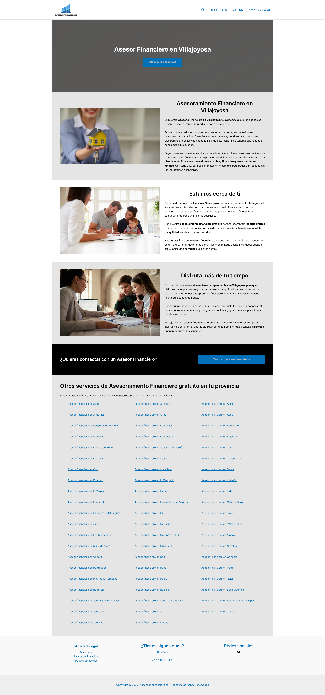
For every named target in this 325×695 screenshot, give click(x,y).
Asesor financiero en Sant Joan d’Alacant (159, 600)
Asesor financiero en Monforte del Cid (157, 535)
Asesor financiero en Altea (150, 414)
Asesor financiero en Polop (151, 578)
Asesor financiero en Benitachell (154, 436)
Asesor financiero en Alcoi (217, 403)
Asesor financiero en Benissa (85, 436)
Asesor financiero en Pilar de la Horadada (92, 578)
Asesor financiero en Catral (151, 458)
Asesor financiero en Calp (216, 447)
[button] (203, 10)
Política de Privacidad (86, 656)
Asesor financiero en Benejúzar (153, 425)
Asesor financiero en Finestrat (86, 502)
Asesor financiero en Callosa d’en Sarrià (158, 447)
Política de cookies (86, 660)
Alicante (169, 395)
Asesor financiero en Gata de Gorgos (223, 502)
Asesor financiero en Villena (151, 622)
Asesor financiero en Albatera (152, 403)
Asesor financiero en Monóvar (219, 535)
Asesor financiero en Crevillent (153, 469)
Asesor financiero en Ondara (85, 556)
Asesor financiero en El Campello (154, 480)
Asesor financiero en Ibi (149, 513)
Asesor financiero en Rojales (152, 589)
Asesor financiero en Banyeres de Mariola (93, 425)
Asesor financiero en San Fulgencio (222, 589)
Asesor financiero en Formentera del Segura (161, 502)
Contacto (238, 9)
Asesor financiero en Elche (151, 491)
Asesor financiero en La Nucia (152, 524)
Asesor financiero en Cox (83, 469)
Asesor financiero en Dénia (217, 469)
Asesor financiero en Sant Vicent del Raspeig (228, 600)
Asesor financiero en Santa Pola (87, 611)
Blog (225, 9)
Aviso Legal (86, 652)
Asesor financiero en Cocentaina (221, 458)
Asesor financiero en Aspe (217, 414)
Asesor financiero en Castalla (85, 458)
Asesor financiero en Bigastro (219, 436)
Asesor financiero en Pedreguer (87, 567)
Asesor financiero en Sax (150, 611)
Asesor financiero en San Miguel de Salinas (94, 600)
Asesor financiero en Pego (150, 567)
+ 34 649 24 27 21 (162, 660)
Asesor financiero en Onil (150, 556)
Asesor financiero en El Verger (86, 491)
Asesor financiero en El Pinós (219, 480)
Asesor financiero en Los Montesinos (90, 535)
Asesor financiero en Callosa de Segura (91, 447)
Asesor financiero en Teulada (218, 611)
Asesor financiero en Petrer (218, 567)
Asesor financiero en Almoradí (86, 414)
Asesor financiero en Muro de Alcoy (89, 546)
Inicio (214, 9)
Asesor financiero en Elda (216, 491)
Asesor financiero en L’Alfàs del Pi (221, 524)
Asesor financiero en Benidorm (220, 425)
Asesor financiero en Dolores (85, 480)
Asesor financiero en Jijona (84, 524)
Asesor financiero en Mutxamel (153, 546)
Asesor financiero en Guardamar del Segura (94, 513)
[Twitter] (238, 652)
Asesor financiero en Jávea (217, 513)
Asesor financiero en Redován (86, 589)
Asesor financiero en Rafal (217, 578)
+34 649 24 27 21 (259, 9)
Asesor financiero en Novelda (219, 546)
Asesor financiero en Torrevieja (86, 622)
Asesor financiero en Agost (84, 403)
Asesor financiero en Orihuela (219, 556)
